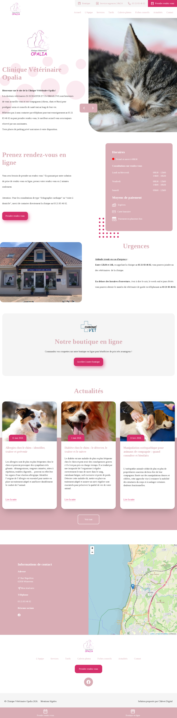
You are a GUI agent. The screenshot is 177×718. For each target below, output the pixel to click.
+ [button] (92, 548)
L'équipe (89, 12)
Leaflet (152, 634)
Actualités (157, 12)
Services (101, 12)
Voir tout (88, 519)
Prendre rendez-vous (15, 216)
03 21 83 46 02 (24, 601)
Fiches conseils (142, 12)
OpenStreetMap (162, 634)
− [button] (92, 552)
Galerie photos (124, 12)
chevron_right (92, 108)
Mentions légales (49, 701)
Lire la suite (11, 499)
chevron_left (84, 108)
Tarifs (111, 12)
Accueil (77, 12)
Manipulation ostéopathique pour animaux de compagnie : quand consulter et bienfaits (143, 451)
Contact (169, 12)
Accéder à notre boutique (88, 362)
